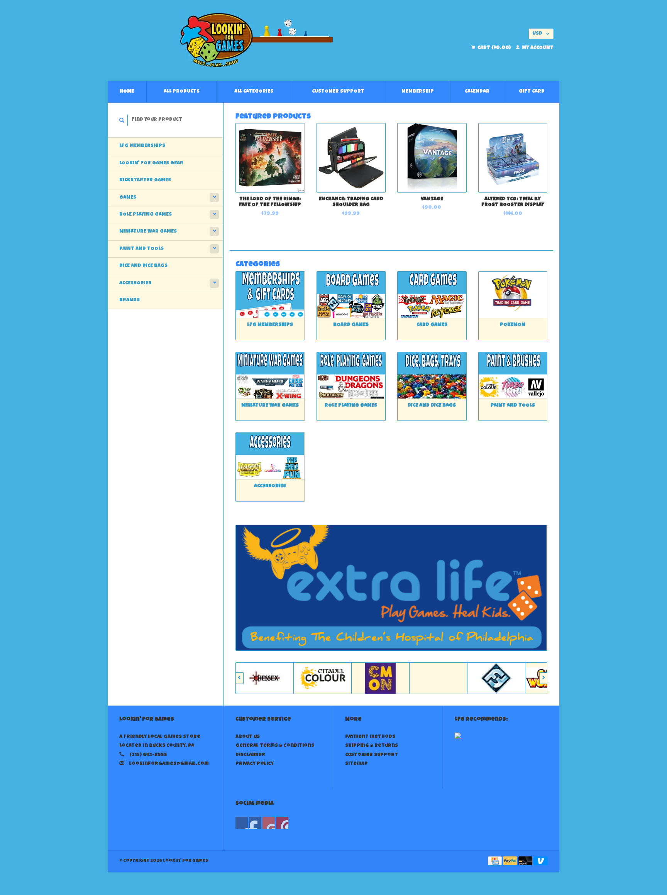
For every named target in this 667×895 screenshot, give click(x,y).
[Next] (543, 678)
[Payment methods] (495, 861)
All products (182, 91)
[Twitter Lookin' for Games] (255, 823)
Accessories (135, 283)
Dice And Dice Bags (143, 265)
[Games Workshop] (511, 678)
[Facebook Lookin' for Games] (241, 823)
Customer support (338, 91)
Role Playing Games (145, 214)
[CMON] (338, 678)
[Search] (122, 120)
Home (127, 91)
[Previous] (239, 678)
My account (537, 48)
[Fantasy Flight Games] (453, 678)
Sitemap (356, 764)
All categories (253, 91)
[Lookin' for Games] (256, 40)
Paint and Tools (141, 249)
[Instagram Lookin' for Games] (282, 823)
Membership (417, 91)
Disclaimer (250, 755)
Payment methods (370, 737)
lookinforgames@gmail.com (169, 764)
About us (247, 737)
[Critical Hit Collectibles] (396, 678)
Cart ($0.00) (494, 48)
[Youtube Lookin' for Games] (268, 823)
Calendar (477, 91)
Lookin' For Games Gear (151, 163)
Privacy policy (254, 764)
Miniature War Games (148, 231)
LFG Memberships (142, 146)
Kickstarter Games (145, 180)
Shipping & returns (371, 745)
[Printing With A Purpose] (391, 587)
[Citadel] (280, 678)
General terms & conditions (274, 745)
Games (127, 197)
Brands (129, 300)
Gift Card (532, 91)
